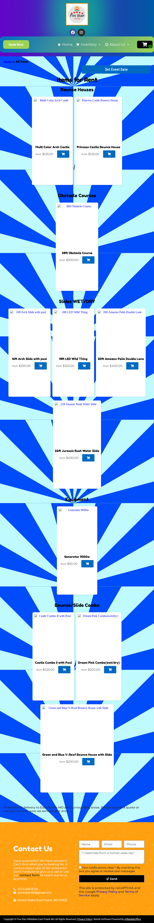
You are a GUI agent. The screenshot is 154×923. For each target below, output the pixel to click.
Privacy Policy (106, 892)
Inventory (89, 44)
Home (67, 44)
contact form (29, 875)
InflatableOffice (133, 919)
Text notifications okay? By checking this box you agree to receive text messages (109, 869)
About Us (117, 44)
